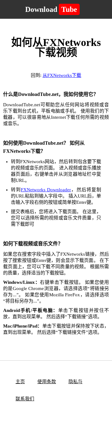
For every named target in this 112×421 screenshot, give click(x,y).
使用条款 (46, 381)
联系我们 (25, 398)
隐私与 (75, 381)
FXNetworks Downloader (46, 189)
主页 (20, 381)
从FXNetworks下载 (62, 75)
